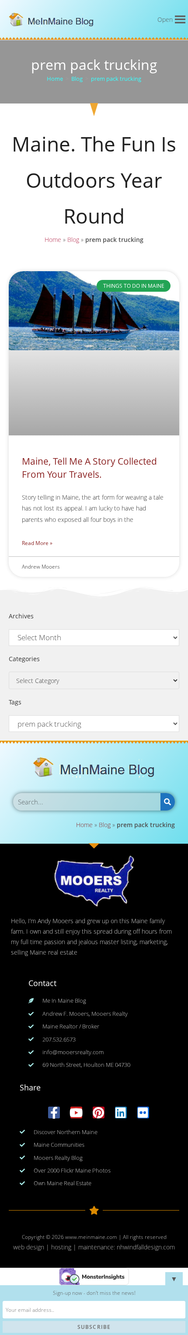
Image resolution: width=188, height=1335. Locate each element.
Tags (15, 702)
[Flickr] (143, 1112)
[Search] (167, 802)
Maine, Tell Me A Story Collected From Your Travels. (89, 467)
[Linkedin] (121, 1112)
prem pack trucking (116, 79)
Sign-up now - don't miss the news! (94, 1293)
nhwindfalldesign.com (146, 1247)
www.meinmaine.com (91, 1237)
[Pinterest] (98, 1112)
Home (53, 239)
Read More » (37, 543)
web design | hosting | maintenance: (65, 1247)
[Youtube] (76, 1112)
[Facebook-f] (54, 1112)
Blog (73, 239)
